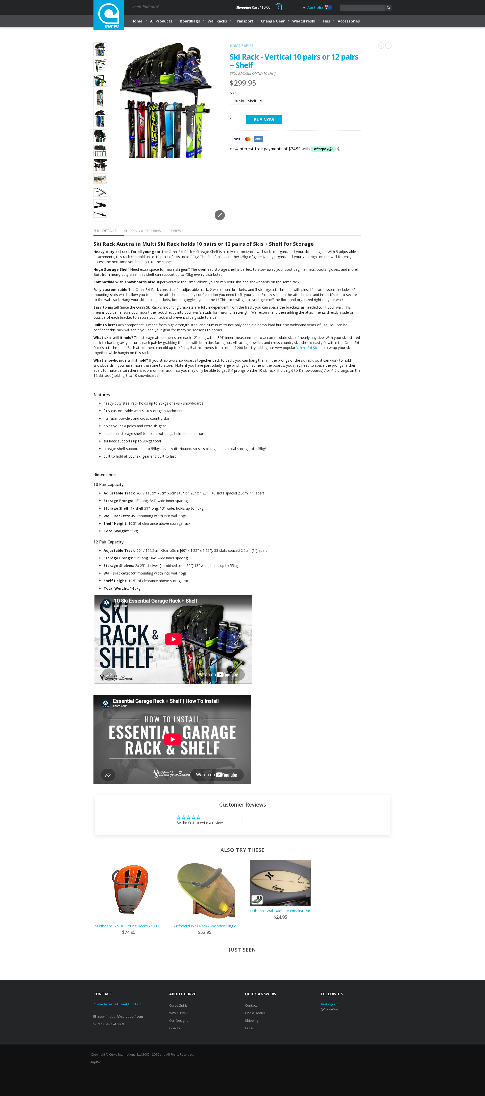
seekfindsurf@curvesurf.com (120, 1016)
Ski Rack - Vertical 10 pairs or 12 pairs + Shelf (294, 61)
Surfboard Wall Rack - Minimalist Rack (280, 910)
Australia (315, 7)
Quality (174, 1028)
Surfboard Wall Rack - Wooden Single (204, 925)
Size (233, 92)
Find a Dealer (255, 1013)
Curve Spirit (178, 1005)
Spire (249, 45)
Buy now (264, 119)
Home (235, 45)
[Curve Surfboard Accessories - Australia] (108, 15)
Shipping (251, 1020)
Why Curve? (178, 1013)
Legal (249, 1028)
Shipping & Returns (142, 230)
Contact (251, 1005)
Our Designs (178, 1020)
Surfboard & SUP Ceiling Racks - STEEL (128, 925)
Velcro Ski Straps (309, 347)
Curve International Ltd (125, 1054)
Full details (104, 230)
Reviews (175, 230)
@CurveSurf (330, 1009)
